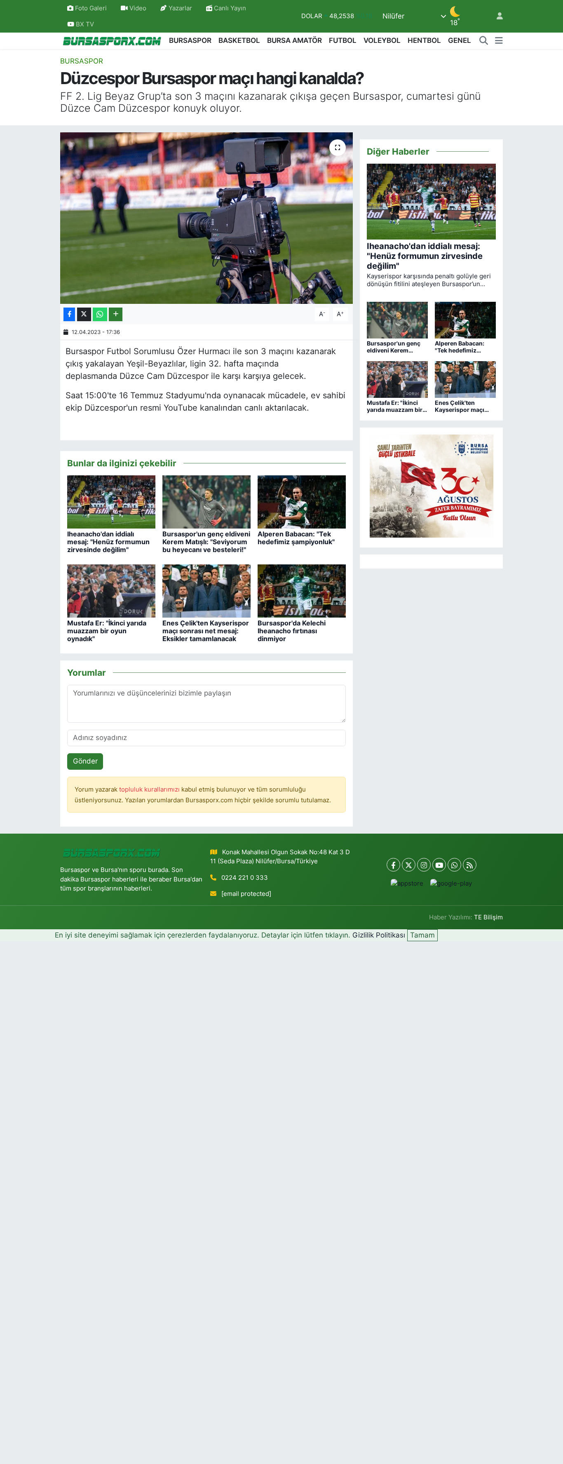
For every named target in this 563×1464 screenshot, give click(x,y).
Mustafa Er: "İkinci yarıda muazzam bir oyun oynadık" (106, 631)
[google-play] (451, 883)
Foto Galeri (91, 8)
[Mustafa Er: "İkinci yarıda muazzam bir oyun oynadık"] (111, 590)
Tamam (422, 935)
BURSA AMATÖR (294, 40)
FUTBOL (343, 40)
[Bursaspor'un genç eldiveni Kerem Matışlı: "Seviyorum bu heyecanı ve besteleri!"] (206, 501)
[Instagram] (424, 865)
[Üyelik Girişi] (496, 16)
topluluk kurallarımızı (150, 789)
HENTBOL (424, 40)
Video (137, 8)
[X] (408, 865)
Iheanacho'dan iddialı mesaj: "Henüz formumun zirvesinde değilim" (108, 542)
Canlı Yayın (229, 8)
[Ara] (484, 40)
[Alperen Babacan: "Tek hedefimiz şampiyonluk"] (302, 501)
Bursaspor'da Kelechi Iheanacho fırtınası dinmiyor (292, 631)
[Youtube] (439, 865)
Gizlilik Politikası (378, 935)
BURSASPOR (190, 40)
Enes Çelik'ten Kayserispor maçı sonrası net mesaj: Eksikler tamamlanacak (205, 631)
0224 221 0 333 (244, 877)
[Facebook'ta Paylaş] (69, 314)
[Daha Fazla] (115, 314)
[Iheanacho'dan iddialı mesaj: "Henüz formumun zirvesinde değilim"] (111, 501)
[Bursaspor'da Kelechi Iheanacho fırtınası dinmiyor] (302, 590)
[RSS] (469, 865)
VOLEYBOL (382, 40)
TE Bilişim (488, 917)
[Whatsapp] (454, 865)
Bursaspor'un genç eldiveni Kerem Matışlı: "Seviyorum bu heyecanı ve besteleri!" (206, 542)
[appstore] (407, 883)
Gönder (85, 761)
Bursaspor (81, 61)
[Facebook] (393, 865)
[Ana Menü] (499, 40)
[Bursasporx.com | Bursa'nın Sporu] (112, 40)
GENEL (459, 40)
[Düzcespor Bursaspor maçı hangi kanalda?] (206, 218)
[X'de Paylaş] (84, 314)
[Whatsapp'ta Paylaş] (100, 314)
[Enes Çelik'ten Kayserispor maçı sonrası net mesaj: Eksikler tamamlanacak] (206, 590)
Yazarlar (180, 8)
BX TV (84, 24)
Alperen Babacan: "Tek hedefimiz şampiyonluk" (296, 538)
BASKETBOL (239, 40)
